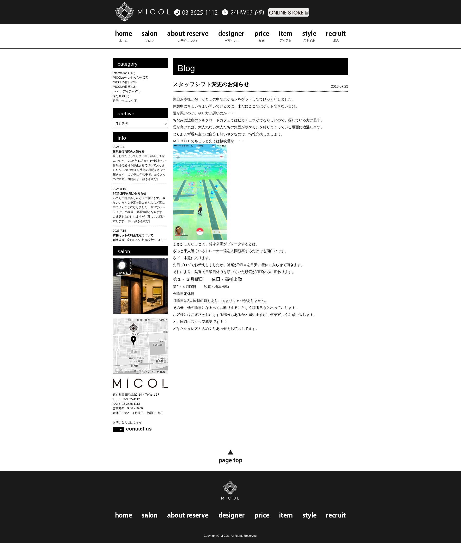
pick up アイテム (123, 91)
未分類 (117, 96)
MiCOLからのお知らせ (127, 77)
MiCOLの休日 (122, 82)
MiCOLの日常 (122, 86)
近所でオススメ (123, 100)
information (120, 73)
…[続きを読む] (148, 179)
